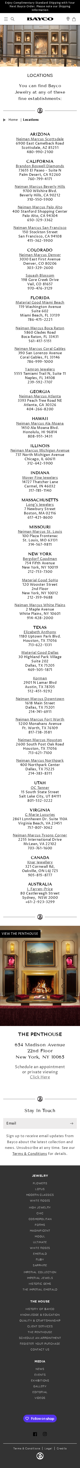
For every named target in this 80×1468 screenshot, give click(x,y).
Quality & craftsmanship (40, 1320)
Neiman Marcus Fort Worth (40, 719)
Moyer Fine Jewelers (40, 477)
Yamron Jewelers (40, 369)
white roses (40, 1200)
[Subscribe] (72, 1123)
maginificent (40, 1230)
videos (40, 1398)
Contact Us (40, 1349)
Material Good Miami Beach (40, 302)
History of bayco (40, 1309)
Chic (40, 1213)
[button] (6, 19)
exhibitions (40, 1380)
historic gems (40, 1284)
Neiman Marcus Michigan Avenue (40, 450)
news (40, 1369)
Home (13, 120)
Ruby (40, 1259)
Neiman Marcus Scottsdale (40, 139)
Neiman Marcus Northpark (40, 760)
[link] (40, 19)
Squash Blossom (40, 275)
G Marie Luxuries (40, 814)
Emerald (40, 1254)
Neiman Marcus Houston (40, 740)
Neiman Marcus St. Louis (40, 531)
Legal (48, 1448)
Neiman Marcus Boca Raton (40, 328)
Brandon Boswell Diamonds (40, 166)
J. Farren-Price (40, 889)
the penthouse (40, 1332)
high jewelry (40, 1207)
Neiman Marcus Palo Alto (40, 207)
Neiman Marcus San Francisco (40, 228)
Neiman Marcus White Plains (40, 605)
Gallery (40, 1386)
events (40, 1375)
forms (40, 1225)
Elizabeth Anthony (40, 632)
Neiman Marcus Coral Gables (40, 348)
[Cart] (74, 19)
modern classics (40, 1195)
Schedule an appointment (40, 1338)
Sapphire (40, 1265)
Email (11, 1123)
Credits (62, 1448)
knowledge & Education (40, 1315)
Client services (40, 1326)
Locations (31, 120)
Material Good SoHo (40, 580)
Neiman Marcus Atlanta (40, 396)
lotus (40, 1189)
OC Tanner (40, 788)
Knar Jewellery (40, 862)
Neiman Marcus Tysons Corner (40, 835)
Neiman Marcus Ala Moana (40, 423)
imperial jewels (40, 1278)
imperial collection (40, 1272)
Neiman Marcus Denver (40, 255)
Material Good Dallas (40, 652)
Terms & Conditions (29, 1154)
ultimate (40, 1242)
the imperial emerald (40, 1289)
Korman (40, 678)
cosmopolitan (40, 1219)
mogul (40, 1236)
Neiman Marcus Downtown (40, 699)
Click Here (40, 1077)
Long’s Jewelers (40, 504)
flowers (40, 1183)
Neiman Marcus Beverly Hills (40, 186)
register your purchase (40, 1344)
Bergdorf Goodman (40, 559)
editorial (40, 1392)
